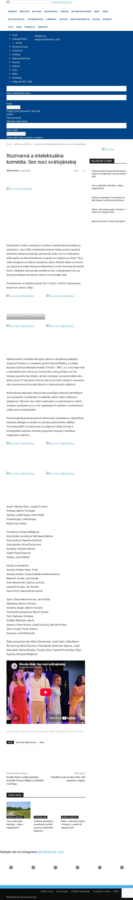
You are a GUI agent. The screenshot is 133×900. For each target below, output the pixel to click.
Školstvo (24, 11)
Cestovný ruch (40, 817)
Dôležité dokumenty (80, 891)
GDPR (9, 114)
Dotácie (63, 19)
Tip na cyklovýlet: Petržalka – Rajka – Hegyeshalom (15, 824)
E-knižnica (51, 19)
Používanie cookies (101, 891)
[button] (123, 3)
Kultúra (36, 11)
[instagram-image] (11, 868)
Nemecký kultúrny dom (26, 742)
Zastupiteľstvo (16, 19)
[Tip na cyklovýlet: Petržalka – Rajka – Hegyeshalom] (18, 810)
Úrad (105, 11)
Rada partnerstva (80, 19)
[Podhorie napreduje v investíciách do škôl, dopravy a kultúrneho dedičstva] (46, 810)
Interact (107, 19)
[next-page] (9, 837)
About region (62, 891)
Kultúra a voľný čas (22, 144)
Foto (10, 27)
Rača (42, 742)
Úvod (9, 144)
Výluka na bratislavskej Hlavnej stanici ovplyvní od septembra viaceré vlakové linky (109, 174)
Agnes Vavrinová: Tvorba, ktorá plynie (108, 221)
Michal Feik (12, 170)
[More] (81, 179)
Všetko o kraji (47, 891)
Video (19, 27)
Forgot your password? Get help (23, 111)
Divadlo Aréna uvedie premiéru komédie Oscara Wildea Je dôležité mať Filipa (25, 780)
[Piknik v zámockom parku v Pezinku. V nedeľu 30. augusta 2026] (73, 810)
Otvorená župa (35, 19)
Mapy (97, 11)
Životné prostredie (81, 11)
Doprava (12, 11)
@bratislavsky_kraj (50, 852)
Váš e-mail (11, 130)
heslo (9, 103)
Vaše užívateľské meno (18, 93)
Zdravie (64, 11)
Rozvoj (96, 19)
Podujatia (29, 27)
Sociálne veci (51, 11)
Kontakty (43, 27)
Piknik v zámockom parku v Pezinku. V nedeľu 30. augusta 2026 (73, 824)
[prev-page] (7, 837)
